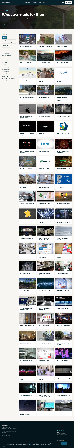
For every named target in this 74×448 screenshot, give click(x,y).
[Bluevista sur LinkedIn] (2, 435)
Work (40, 2)
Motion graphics (41, 428)
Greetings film (5, 60)
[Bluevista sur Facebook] (9, 435)
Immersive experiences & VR (43, 430)
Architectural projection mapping (8, 78)
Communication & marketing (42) (8, 41)
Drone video (4, 64)
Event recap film (5, 76)
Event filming (4, 73)
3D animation (22, 428)
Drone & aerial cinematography (43, 432)
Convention (4, 74)
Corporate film (5, 62)
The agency (35, 2)
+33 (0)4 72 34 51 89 (60, 430)
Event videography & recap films (26, 430)
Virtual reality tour (5, 80)
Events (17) (5, 45)
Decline (57, 443)
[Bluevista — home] (6, 2)
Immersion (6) (6, 48)
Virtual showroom (5, 81)
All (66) (4, 37)
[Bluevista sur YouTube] (6, 435)
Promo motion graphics (6, 55)
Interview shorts (5, 67)
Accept (64, 443)
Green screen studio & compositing (26, 432)
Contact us (68, 2)
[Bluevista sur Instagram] (4, 435)
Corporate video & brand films (25, 434)
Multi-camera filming (6, 69)
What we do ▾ (27, 2)
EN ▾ (63, 2)
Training (3, 58)
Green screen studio (6, 57)
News (44, 2)
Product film (4, 66)
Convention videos (6, 71)
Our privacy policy (46, 444)
